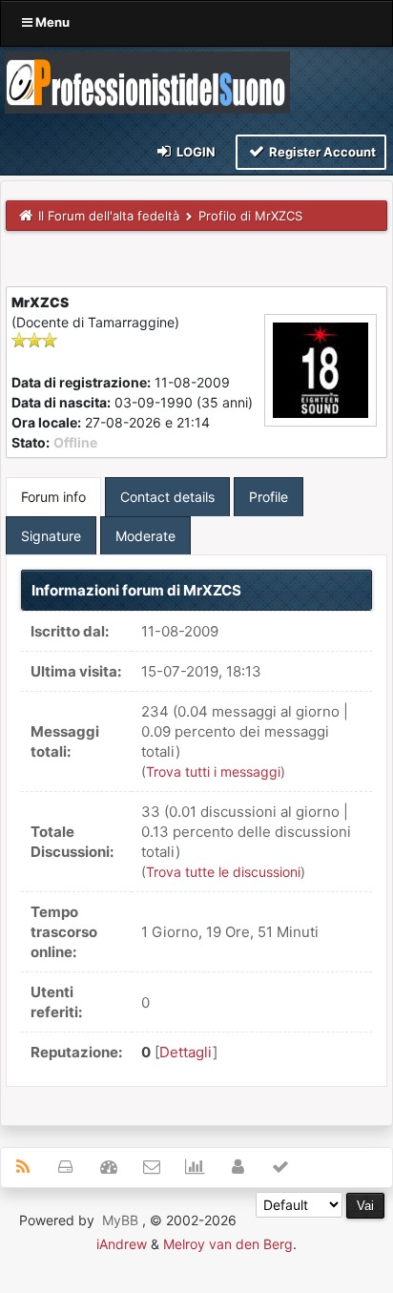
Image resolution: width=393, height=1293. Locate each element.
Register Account (321, 151)
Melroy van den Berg (228, 1244)
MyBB (120, 1220)
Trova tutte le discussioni (223, 872)
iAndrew (121, 1244)
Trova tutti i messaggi (213, 771)
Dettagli (186, 1052)
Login (195, 151)
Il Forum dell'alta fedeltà (108, 215)
